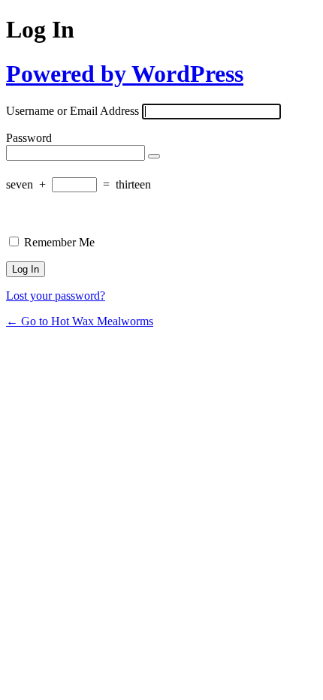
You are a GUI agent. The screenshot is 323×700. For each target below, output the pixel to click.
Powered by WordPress (124, 73)
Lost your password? (55, 295)
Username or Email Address (72, 110)
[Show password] (154, 156)
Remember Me (59, 242)
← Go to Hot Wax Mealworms (79, 321)
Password (29, 137)
